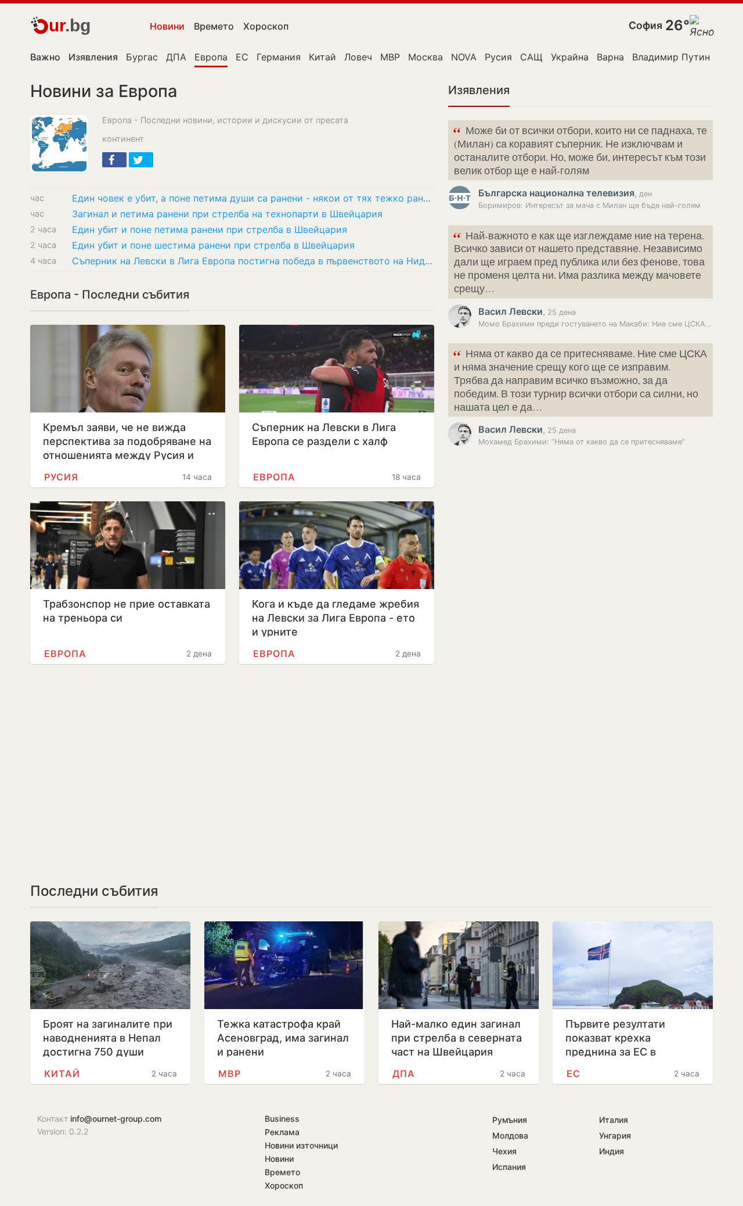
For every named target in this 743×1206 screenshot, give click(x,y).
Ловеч (358, 57)
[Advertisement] (232, 773)
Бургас (142, 57)
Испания (509, 1167)
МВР (390, 57)
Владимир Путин (671, 57)
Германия (279, 57)
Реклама (282, 1132)
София (645, 25)
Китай (322, 57)
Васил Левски (510, 311)
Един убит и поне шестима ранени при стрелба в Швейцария (213, 245)
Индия (611, 1151)
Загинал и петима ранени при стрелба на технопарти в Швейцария (227, 214)
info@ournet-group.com (115, 1119)
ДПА (176, 57)
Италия (613, 1120)
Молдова (510, 1135)
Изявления (479, 90)
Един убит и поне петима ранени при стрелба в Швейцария (209, 229)
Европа (211, 57)
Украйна (570, 57)
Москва (425, 57)
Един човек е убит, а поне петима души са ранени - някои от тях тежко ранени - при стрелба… (253, 198)
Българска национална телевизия (556, 193)
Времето (214, 26)
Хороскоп (265, 26)
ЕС (242, 57)
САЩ (531, 57)
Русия (498, 57)
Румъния (509, 1120)
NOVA (464, 57)
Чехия (504, 1151)
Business (282, 1119)
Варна (610, 57)
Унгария (615, 1135)
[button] (114, 159)
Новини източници (301, 1145)
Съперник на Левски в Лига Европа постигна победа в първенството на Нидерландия (253, 261)
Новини (167, 26)
